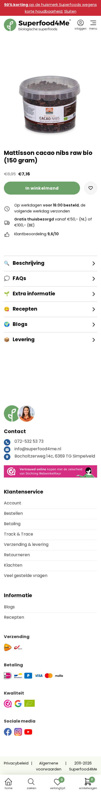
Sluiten (70, 11)
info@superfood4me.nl (38, 449)
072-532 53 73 (29, 441)
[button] (90, 188)
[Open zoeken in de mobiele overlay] (31, 781)
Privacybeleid (16, 763)
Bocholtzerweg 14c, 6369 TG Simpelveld (55, 456)
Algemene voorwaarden (48, 766)
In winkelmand (42, 188)
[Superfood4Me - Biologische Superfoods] (37, 25)
